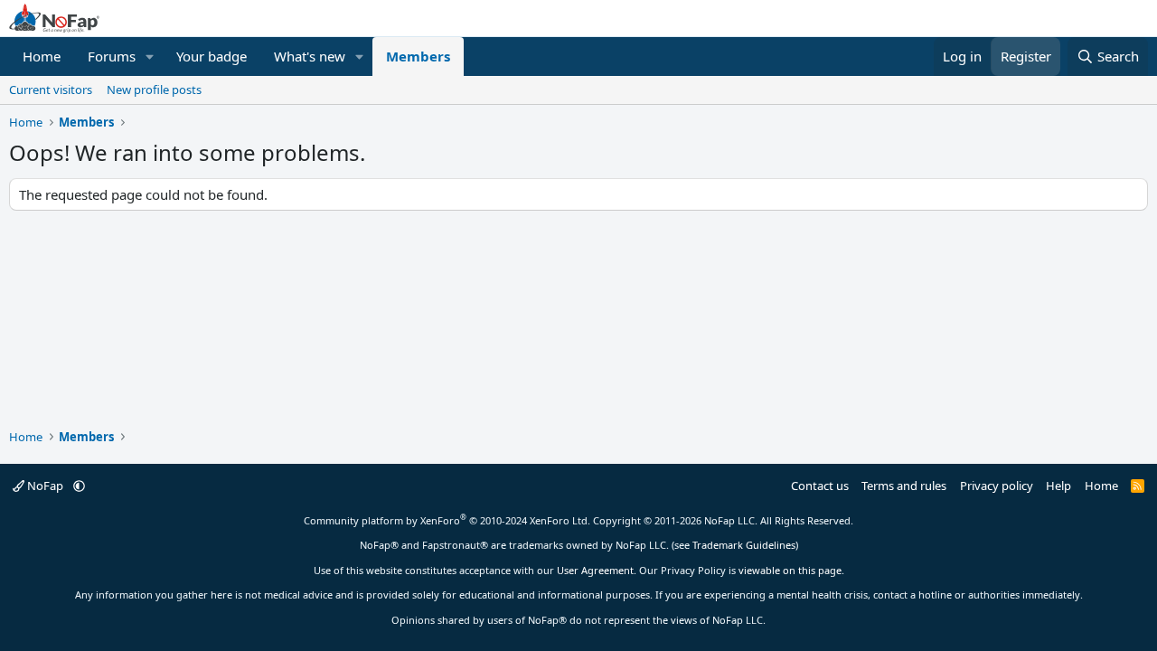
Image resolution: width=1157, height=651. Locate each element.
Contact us (820, 485)
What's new (309, 56)
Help (1058, 485)
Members (418, 56)
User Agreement (595, 570)
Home (42, 56)
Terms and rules (903, 485)
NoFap (45, 485)
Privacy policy (996, 485)
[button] (150, 56)
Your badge (211, 56)
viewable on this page (790, 570)
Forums (112, 56)
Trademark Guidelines (743, 545)
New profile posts (154, 89)
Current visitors (50, 89)
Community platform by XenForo (447, 520)
